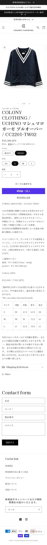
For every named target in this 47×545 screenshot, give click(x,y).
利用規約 (9, 465)
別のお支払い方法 (23, 197)
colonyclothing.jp (19, 540)
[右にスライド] (29, 104)
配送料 (10, 144)
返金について (11, 489)
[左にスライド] (18, 104)
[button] (3, 27)
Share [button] (8, 374)
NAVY (8, 153)
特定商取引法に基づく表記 (16, 472)
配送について (11, 483)
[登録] (39, 509)
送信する (10, 442)
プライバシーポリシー (14, 477)
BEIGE (21, 153)
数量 (3, 169)
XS (6, 163)
